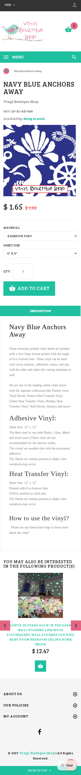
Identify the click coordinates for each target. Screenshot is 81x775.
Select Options (40, 666)
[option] (40, 162)
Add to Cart (33, 288)
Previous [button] (5, 625)
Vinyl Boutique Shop (37, 752)
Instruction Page (40, 527)
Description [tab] (40, 311)
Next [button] (76, 625)
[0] (68, 32)
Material (11, 227)
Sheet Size (11, 245)
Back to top (38, 770)
